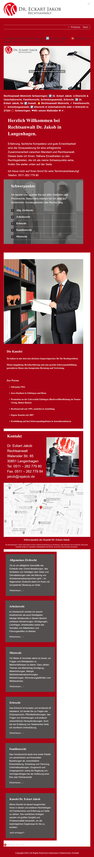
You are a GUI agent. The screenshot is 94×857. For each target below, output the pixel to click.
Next (85, 27)
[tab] (15, 255)
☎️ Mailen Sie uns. (14, 844)
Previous (75, 27)
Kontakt (75, 853)
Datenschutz (65, 853)
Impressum (53, 853)
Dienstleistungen (39, 254)
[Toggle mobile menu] (89, 3)
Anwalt (14, 254)
